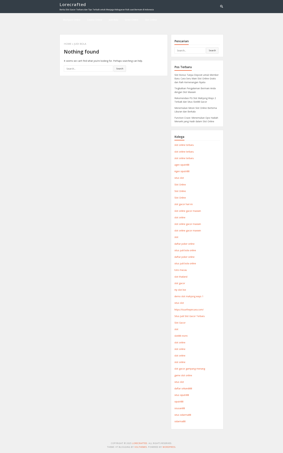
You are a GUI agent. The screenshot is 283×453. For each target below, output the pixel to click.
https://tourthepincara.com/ (189, 309)
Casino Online (94, 19)
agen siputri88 (181, 164)
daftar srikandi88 (183, 388)
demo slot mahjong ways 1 (188, 296)
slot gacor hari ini (183, 204)
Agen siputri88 (181, 171)
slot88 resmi (181, 335)
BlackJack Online (72, 19)
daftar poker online (184, 243)
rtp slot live (180, 289)
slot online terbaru (184, 144)
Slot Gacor (180, 322)
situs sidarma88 (182, 414)
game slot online (183, 375)
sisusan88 (179, 408)
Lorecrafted (73, 4)
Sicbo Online (131, 19)
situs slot (179, 177)
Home (67, 43)
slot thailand (180, 276)
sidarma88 (180, 421)
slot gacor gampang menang (189, 368)
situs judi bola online (185, 250)
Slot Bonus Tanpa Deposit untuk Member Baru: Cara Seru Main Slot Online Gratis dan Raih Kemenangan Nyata (196, 78)
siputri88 (178, 401)
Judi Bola (113, 19)
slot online (179, 217)
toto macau (180, 270)
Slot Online (151, 19)
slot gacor (179, 283)
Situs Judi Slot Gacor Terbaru (189, 316)
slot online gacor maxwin (187, 210)
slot (176, 237)
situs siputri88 (181, 395)
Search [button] (119, 68)
